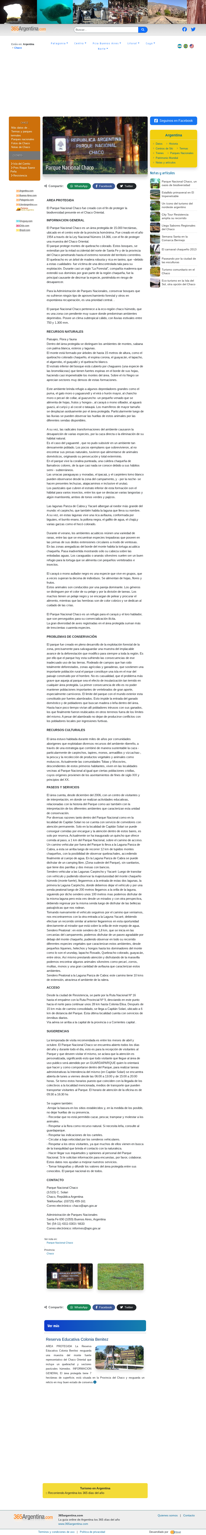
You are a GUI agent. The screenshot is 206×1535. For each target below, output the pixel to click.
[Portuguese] (185, 46)
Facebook (105, 186)
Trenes (160, 153)
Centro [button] (79, 43)
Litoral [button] (132, 43)
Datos (159, 143)
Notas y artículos (166, 162)
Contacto (189, 1515)
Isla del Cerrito (21, 163)
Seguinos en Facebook (176, 120)
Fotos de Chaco (20, 143)
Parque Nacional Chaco (70, 167)
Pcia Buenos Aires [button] (106, 43)
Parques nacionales (22, 139)
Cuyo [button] (149, 43)
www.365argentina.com (73, 1523)
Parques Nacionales (182, 153)
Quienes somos (168, 1515)
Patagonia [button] (58, 43)
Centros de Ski (164, 148)
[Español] (179, 46)
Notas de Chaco (20, 147)
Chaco (18, 47)
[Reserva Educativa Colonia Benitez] (94, 1382)
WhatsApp (81, 186)
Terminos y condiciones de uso (56, 1531)
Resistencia (19, 175)
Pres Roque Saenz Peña (22, 169)
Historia (173, 143)
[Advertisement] (103, 86)
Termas (183, 148)
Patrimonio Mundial (167, 157)
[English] (191, 46)
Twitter (128, 186)
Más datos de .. (20, 127)
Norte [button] (102, 48)
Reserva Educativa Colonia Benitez (77, 1339)
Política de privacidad (92, 1531)
